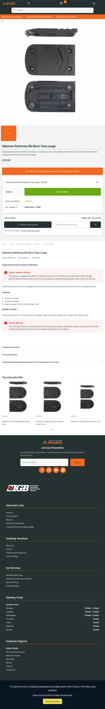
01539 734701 (12, 648)
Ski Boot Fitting (12, 582)
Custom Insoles (12, 586)
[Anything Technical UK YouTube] (56, 470)
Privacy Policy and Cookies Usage (20, 527)
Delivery (9, 512)
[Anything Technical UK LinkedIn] (63, 470)
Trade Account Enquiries (16, 552)
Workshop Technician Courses (18, 578)
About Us (10, 545)
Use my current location (29, 225)
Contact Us (10, 670)
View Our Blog (12, 556)
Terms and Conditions (15, 523)
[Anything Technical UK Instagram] (49, 470)
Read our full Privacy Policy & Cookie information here (52, 695)
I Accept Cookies (52, 701)
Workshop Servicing (14, 575)
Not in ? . (22, 230)
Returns (9, 519)
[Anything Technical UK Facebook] (42, 470)
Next (100, 406)
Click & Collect (12, 516)
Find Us (9, 549)
